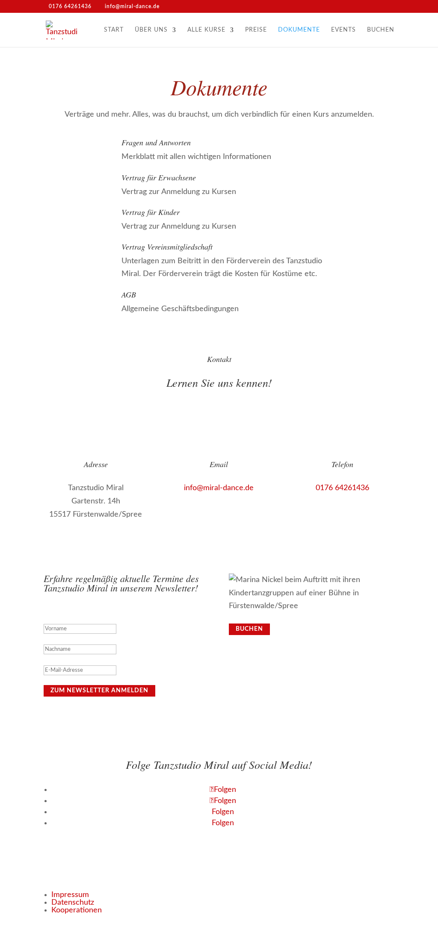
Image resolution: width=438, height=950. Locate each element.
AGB (128, 294)
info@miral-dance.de (219, 488)
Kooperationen (76, 910)
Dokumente (299, 30)
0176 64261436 (342, 488)
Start (114, 30)
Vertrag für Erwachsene (158, 177)
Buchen (380, 30)
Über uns (151, 30)
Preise (256, 30)
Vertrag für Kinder (150, 212)
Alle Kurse (206, 30)
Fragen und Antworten (156, 142)
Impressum (70, 895)
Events (343, 30)
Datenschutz (72, 902)
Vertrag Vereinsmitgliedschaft (167, 246)
